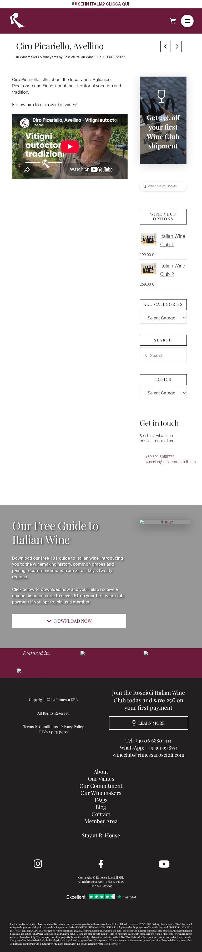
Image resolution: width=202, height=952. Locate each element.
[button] (187, 21)
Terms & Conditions (40, 726)
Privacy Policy (72, 726)
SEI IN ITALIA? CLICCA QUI (103, 4)
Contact (101, 813)
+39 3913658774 (161, 747)
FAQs (101, 799)
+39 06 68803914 (153, 740)
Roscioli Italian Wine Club (82, 57)
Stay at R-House (101, 835)
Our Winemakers (100, 792)
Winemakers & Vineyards (39, 57)
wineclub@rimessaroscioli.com (170, 462)
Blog (100, 806)
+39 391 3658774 (159, 456)
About (101, 771)
